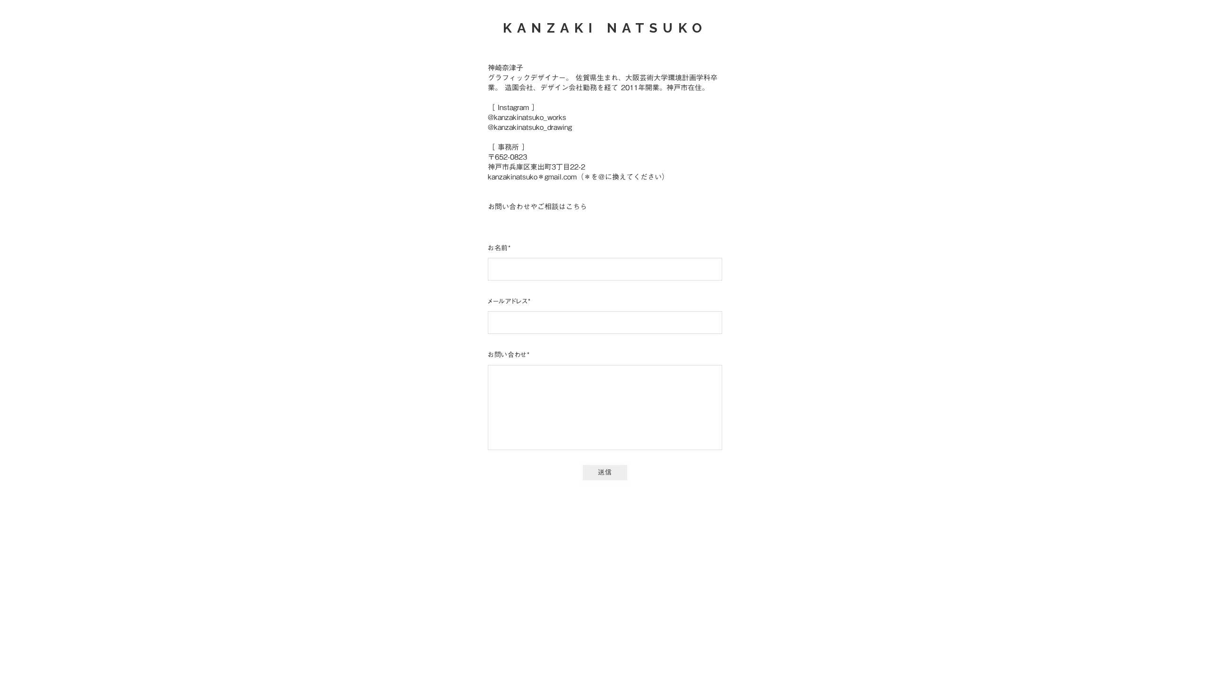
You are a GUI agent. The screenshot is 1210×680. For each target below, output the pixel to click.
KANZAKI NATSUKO (605, 28)
